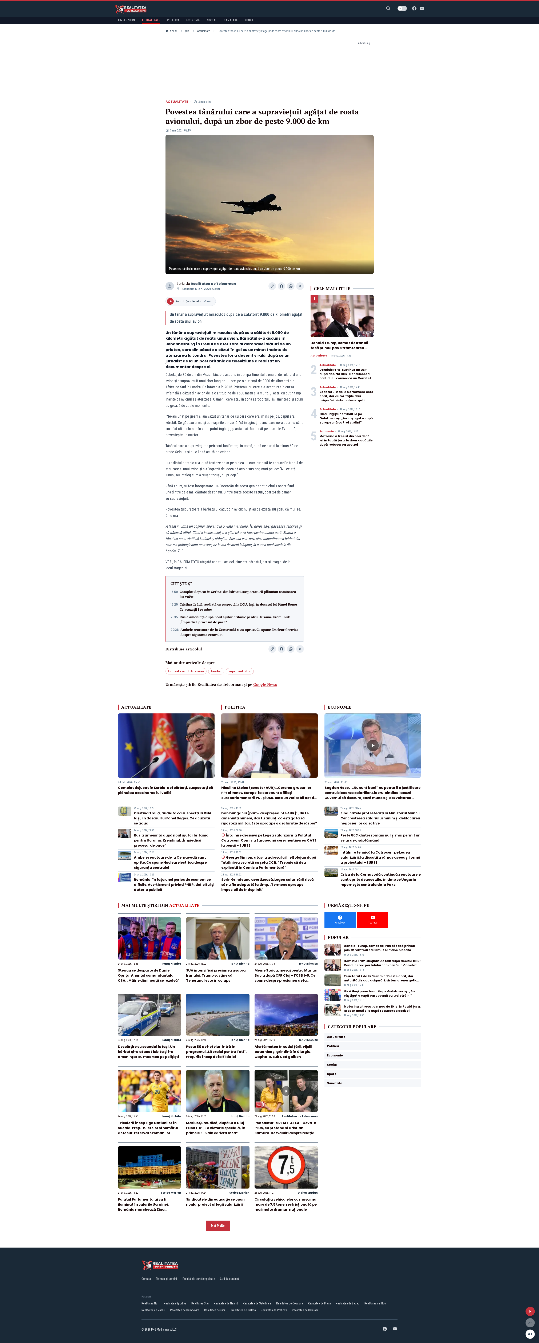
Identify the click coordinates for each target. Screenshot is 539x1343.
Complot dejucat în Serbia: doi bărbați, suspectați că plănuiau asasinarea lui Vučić (238, 594)
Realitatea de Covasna (289, 1303)
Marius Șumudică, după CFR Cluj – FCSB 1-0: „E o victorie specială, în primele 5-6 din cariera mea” (216, 1128)
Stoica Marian (171, 1192)
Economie (326, 431)
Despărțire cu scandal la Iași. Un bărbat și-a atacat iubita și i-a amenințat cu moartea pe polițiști (148, 1051)
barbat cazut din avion (186, 671)
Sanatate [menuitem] (231, 20)
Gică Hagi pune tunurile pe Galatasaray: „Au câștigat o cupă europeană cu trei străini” (346, 418)
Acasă (173, 31)
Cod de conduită (230, 1278)
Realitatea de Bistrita (243, 1310)
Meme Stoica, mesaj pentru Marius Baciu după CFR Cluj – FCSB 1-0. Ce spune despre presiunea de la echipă (286, 978)
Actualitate (203, 31)
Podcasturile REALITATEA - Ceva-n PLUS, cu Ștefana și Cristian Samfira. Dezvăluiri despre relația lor (285, 1131)
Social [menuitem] (212, 20)
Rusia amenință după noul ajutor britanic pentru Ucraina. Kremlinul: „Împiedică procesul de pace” (235, 619)
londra (216, 671)
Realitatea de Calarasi (305, 1310)
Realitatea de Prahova (274, 1310)
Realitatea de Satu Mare (257, 1303)
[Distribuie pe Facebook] (281, 286)
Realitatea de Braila (319, 1303)
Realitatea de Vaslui (153, 1310)
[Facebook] (414, 8)
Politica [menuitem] (173, 20)
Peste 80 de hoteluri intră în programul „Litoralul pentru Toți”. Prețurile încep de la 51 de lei (216, 1051)
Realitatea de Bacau (347, 1303)
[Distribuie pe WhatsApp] (291, 286)
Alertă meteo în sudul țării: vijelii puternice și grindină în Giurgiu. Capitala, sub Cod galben (283, 1051)
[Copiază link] (272, 286)
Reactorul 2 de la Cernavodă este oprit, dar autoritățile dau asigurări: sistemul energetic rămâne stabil (346, 398)
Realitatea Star (200, 1303)
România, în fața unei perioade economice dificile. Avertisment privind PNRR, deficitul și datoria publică (174, 884)
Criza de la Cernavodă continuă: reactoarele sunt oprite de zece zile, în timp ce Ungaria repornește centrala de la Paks (380, 879)
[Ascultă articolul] (530, 1311)
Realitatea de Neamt (226, 1303)
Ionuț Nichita (171, 963)
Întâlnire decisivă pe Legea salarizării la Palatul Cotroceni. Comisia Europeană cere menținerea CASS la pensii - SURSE (268, 840)
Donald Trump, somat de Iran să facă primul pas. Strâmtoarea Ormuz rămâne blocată (339, 347)
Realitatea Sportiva (175, 1303)
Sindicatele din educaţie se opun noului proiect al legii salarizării (215, 1202)
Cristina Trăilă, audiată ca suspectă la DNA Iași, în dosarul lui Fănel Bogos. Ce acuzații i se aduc (239, 607)
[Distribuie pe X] (300, 286)
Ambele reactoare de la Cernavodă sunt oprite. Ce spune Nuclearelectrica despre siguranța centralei (239, 632)
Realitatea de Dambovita (184, 1310)
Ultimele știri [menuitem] (125, 20)
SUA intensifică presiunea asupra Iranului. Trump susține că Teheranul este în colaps (216, 975)
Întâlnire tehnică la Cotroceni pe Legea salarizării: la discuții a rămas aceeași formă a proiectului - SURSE (380, 857)
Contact (146, 1278)
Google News (265, 684)
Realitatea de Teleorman (213, 283)
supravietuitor (239, 671)
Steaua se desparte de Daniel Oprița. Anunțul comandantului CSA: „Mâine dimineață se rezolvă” (149, 975)
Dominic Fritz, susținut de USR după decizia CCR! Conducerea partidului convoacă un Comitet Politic (345, 376)
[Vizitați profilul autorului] (169, 286)
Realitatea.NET (150, 1303)
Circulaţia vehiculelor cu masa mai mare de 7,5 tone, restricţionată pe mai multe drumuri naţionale (286, 1204)
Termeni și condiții (166, 1278)
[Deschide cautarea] (388, 8)
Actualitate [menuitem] (151, 20)
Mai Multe (218, 1226)
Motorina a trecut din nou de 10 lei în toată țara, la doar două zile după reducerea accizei (346, 440)
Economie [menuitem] (193, 20)
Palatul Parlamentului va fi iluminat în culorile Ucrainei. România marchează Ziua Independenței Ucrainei (143, 1207)
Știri (187, 31)
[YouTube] (421, 8)
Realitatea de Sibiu (215, 1310)
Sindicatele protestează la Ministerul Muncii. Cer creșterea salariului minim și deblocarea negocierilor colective (380, 818)
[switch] (402, 8)
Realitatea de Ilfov (375, 1303)
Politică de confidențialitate (199, 1278)
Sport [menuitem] (248, 20)
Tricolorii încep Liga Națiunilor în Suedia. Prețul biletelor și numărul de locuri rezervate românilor (148, 1128)
